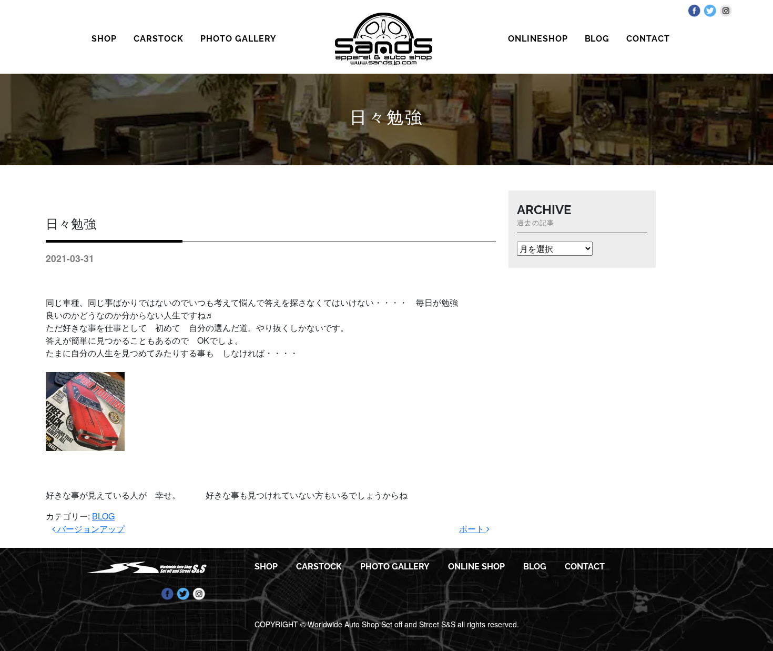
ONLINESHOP (538, 39)
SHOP (104, 39)
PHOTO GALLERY (238, 39)
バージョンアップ (90, 529)
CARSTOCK (159, 39)
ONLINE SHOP (476, 567)
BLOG (597, 39)
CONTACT (648, 39)
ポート (472, 529)
